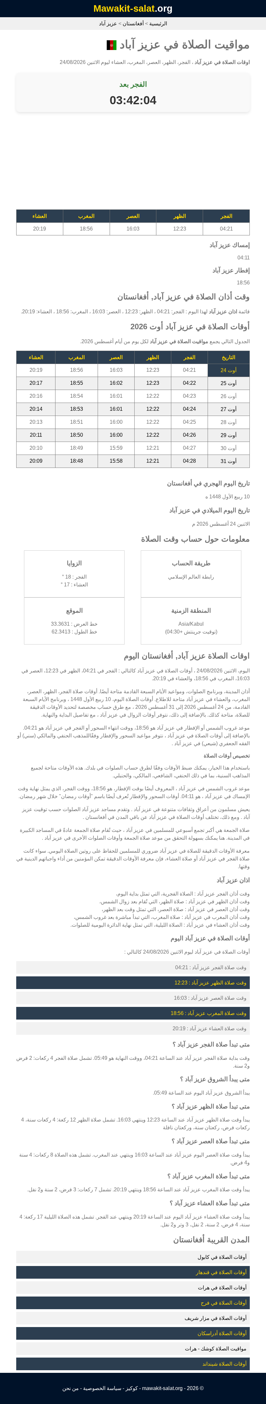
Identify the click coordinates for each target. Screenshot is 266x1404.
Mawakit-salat (124, 8)
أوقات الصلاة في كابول (222, 1257)
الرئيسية (158, 23)
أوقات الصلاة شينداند (224, 1364)
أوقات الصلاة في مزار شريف (216, 1318)
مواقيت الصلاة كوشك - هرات (216, 1348)
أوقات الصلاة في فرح (224, 1303)
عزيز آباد (108, 23)
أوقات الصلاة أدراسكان (222, 1333)
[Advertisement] (133, 164)
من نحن (70, 1388)
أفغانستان (133, 23)
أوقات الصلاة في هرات (222, 1287)
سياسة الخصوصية (102, 1388)
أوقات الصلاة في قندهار (221, 1272)
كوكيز (132, 1388)
